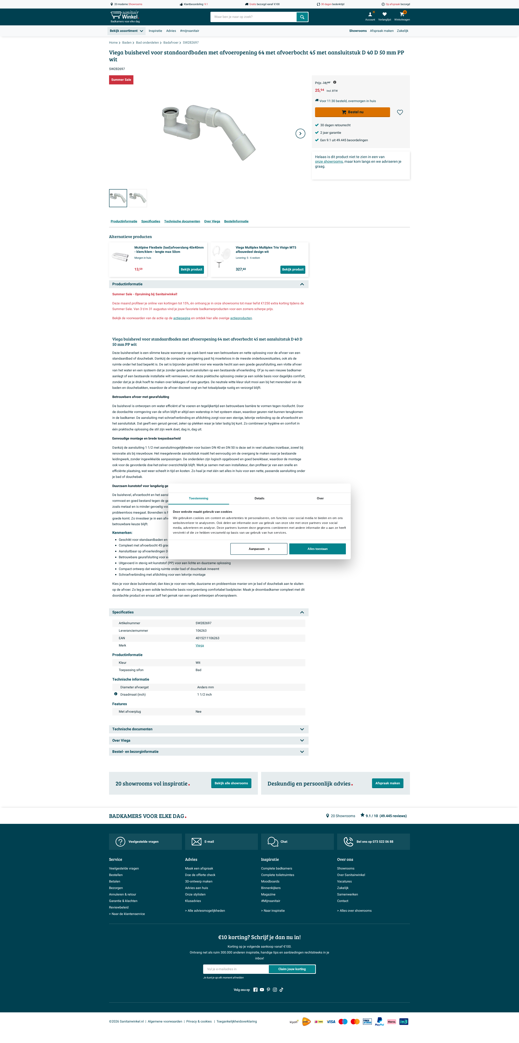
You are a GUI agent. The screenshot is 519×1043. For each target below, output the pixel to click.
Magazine (268, 894)
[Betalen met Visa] (330, 1022)
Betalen (114, 881)
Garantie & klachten (123, 901)
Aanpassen (257, 549)
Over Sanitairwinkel (351, 875)
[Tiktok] (281, 989)
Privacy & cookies (199, 1021)
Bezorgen (116, 888)
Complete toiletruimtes (277, 875)
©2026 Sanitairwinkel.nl (126, 1021)
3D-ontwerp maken (198, 881)
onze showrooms (329, 161)
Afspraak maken (382, 30)
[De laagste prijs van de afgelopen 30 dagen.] (335, 82)
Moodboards (270, 881)
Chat (284, 841)
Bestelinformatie (236, 221)
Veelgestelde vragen (144, 841)
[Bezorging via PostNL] (306, 1021)
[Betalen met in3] (403, 1021)
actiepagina (181, 318)
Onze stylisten (195, 894)
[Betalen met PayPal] (379, 1021)
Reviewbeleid (119, 907)
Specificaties (150, 221)
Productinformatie (124, 221)
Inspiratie (155, 30)
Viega (200, 645)
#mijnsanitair (189, 30)
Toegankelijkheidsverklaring (237, 1021)
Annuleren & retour (122, 894)
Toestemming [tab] (198, 498)
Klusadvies (193, 901)
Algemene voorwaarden (165, 1021)
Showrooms (358, 30)
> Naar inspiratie (273, 910)
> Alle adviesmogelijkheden (205, 910)
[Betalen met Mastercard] (355, 1022)
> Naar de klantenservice (127, 914)
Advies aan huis (196, 888)
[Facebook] (255, 989)
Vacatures (344, 881)
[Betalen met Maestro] (343, 1022)
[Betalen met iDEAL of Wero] (318, 1022)
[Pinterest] (268, 989)
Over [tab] (320, 498)
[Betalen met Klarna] (391, 1022)
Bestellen (116, 875)
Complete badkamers (276, 868)
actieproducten (241, 318)
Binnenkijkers (271, 888)
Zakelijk (402, 30)
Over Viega (212, 221)
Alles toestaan (318, 549)
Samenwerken (347, 894)
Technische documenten (182, 221)
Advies (171, 30)
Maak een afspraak (199, 868)
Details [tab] (260, 498)
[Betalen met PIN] (367, 1021)
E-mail (209, 841)
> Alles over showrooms (354, 910)
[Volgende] (300, 133)
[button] (400, 112)
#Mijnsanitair (270, 901)
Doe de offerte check (200, 875)
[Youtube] (262, 989)
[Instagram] (274, 989)
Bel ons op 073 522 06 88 (375, 841)
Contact (342, 901)
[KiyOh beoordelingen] (294, 1022)
